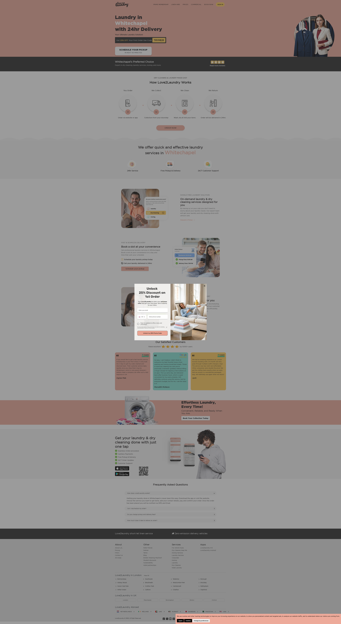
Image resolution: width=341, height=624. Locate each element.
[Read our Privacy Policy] (167, 327)
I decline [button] (188, 620)
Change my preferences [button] (201, 620)
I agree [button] (180, 620)
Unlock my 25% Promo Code (152, 333)
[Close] (204, 286)
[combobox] (141, 317)
